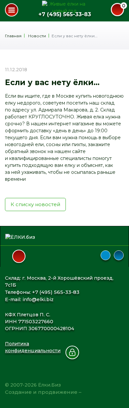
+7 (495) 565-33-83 (64, 14)
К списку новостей (35, 204)
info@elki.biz (38, 299)
